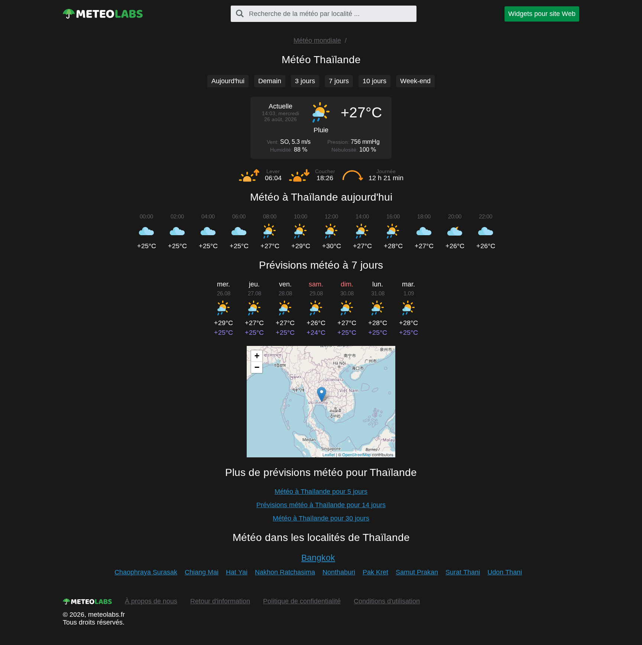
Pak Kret (375, 572)
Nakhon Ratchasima (285, 572)
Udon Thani (504, 572)
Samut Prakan (417, 572)
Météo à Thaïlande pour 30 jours (321, 518)
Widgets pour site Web (541, 13)
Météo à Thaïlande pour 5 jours (321, 491)
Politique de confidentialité (302, 601)
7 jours (339, 81)
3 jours (305, 81)
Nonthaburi (338, 572)
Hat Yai (236, 572)
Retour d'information (220, 601)
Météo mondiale (317, 40)
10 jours (374, 81)
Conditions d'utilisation (387, 601)
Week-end (415, 81)
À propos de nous (151, 601)
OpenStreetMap (356, 454)
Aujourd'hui (227, 81)
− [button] (256, 367)
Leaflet (328, 454)
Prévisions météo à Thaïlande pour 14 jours (321, 505)
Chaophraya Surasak (145, 572)
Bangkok (318, 558)
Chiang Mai (201, 572)
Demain (269, 81)
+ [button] (256, 355)
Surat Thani (462, 572)
